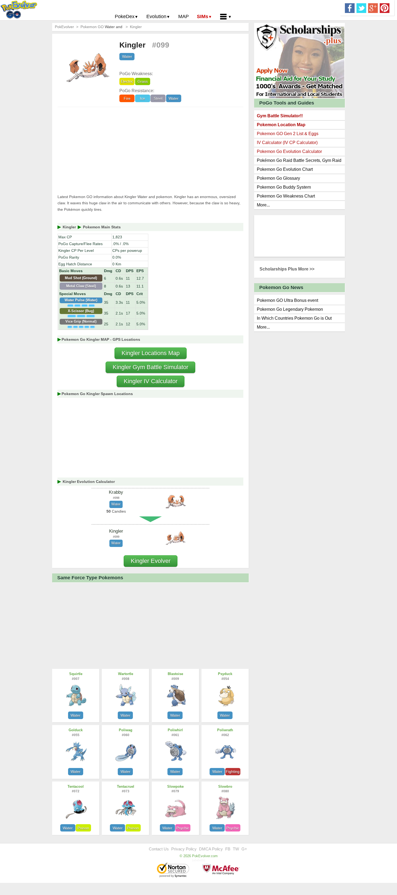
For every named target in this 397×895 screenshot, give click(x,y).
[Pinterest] (384, 7)
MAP (183, 16)
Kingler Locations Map (151, 353)
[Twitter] (361, 7)
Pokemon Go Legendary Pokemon (290, 309)
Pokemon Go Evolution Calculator (289, 151)
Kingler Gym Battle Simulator (150, 367)
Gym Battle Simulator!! (280, 115)
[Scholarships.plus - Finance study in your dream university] (299, 60)
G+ (244, 849)
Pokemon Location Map (281, 124)
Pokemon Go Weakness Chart (286, 196)
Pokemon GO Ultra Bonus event (287, 300)
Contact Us (159, 849)
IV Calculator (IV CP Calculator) (287, 142)
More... (263, 205)
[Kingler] (175, 538)
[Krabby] (175, 501)
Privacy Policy (184, 849)
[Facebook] (350, 7)
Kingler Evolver (150, 560)
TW (236, 849)
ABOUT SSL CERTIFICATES (173, 870)
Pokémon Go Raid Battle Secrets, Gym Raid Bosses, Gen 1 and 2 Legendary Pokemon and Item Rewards (299, 161)
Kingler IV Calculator (150, 381)
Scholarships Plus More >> (287, 269)
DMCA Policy (211, 849)
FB (227, 849)
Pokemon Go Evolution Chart (285, 169)
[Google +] (373, 7)
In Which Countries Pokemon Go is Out (294, 318)
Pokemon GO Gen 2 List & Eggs (287, 133)
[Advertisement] (150, 150)
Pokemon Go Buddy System (284, 187)
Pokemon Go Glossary (278, 178)
